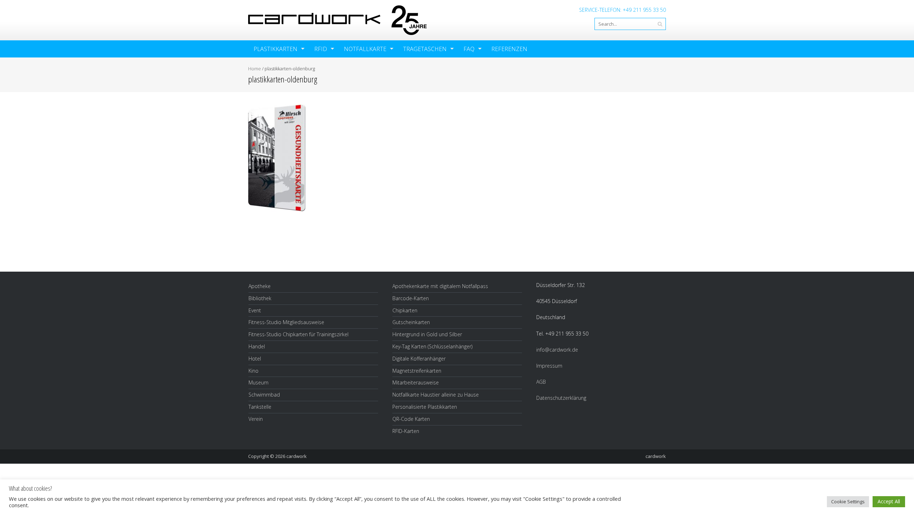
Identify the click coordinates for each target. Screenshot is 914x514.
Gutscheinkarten (411, 322)
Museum (258, 382)
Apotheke (259, 286)
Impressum (549, 365)
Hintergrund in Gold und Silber (427, 334)
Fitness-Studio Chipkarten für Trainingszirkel (298, 334)
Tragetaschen (425, 49)
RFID (320, 49)
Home (254, 68)
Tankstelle (259, 406)
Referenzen (509, 49)
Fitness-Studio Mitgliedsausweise (286, 322)
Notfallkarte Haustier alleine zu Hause (435, 394)
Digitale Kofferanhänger (419, 358)
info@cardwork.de (557, 349)
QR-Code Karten (411, 418)
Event (254, 310)
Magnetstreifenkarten (416, 370)
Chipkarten (404, 310)
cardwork (296, 456)
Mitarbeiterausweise (415, 382)
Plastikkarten (275, 49)
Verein (255, 418)
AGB (541, 381)
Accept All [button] (889, 501)
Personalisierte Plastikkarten (424, 406)
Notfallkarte (365, 49)
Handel (256, 346)
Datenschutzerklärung (561, 397)
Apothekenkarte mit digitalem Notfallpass (440, 286)
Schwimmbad (264, 394)
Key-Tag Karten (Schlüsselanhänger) (432, 346)
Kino (253, 370)
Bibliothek (259, 298)
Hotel (254, 358)
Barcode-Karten (410, 298)
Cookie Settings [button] (848, 501)
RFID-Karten (405, 431)
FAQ (468, 49)
